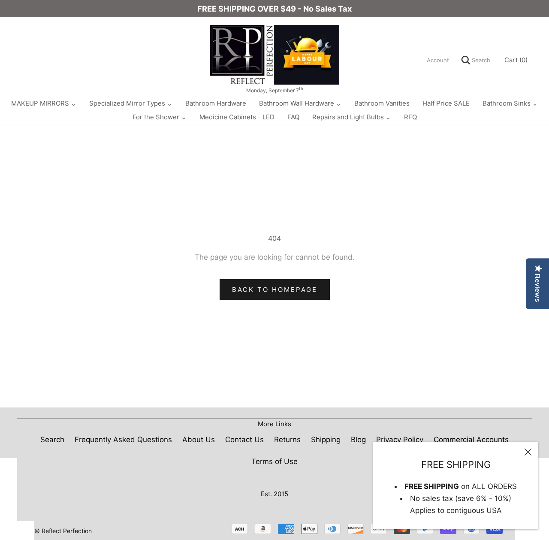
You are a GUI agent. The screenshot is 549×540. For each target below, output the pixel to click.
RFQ (410, 117)
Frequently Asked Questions (123, 439)
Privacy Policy (399, 439)
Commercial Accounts (471, 439)
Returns (287, 439)
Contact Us (244, 439)
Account (438, 60)
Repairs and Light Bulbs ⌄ (351, 117)
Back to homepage (274, 289)
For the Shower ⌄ (160, 117)
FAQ (293, 117)
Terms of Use (274, 461)
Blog (358, 439)
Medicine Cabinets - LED (236, 117)
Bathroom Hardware (215, 103)
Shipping (326, 439)
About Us (198, 439)
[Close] (528, 452)
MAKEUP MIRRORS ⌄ (43, 103)
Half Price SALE (446, 103)
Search (480, 60)
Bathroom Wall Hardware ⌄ (300, 103)
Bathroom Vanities (382, 103)
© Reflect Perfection (63, 530)
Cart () (516, 60)
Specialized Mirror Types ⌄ (130, 103)
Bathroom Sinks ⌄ (510, 103)
